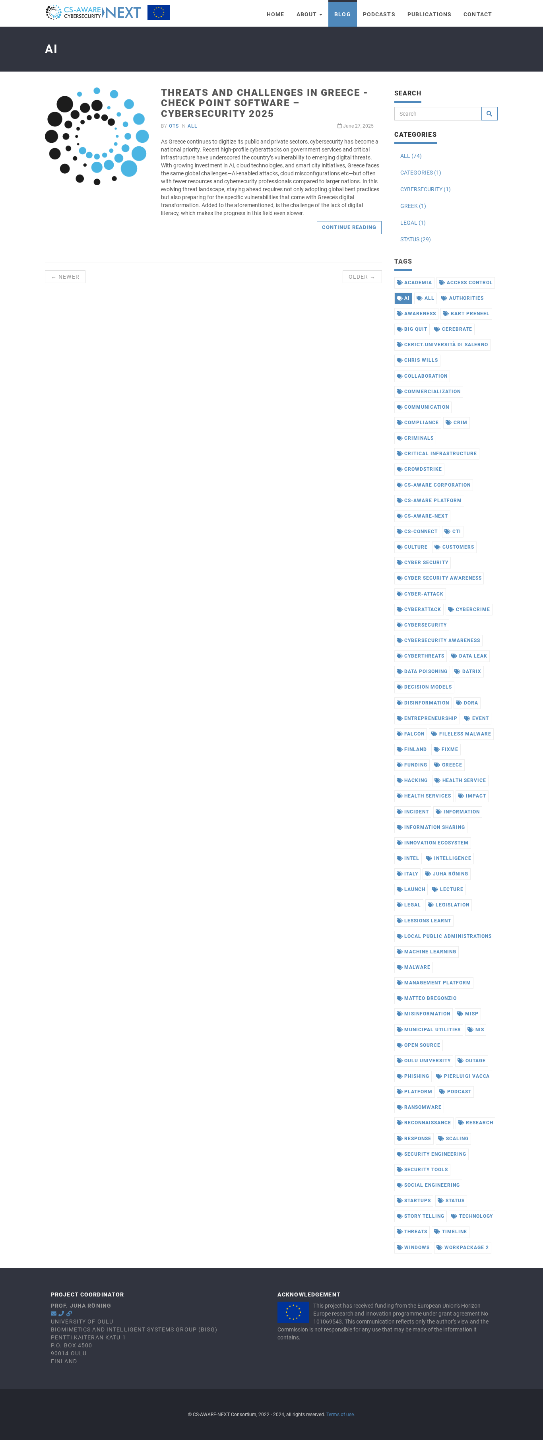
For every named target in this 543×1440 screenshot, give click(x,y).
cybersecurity (424, 625)
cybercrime (472, 609)
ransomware (422, 1107)
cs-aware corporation (436, 485)
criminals (418, 438)
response (417, 1138)
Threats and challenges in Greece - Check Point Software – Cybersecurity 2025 (264, 103)
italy (410, 874)
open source (421, 1045)
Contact (477, 14)
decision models (427, 687)
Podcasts (379, 14)
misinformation (426, 1014)
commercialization (431, 391)
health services (427, 796)
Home (275, 14)
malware (417, 967)
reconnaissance (427, 1123)
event (480, 718)
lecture (450, 889)
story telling (423, 1216)
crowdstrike (422, 469)
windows (416, 1247)
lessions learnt (427, 921)
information (461, 812)
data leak (472, 656)
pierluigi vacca (466, 1076)
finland (415, 749)
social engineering (431, 1185)
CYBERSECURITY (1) (425, 189)
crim (459, 422)
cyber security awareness (442, 578)
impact (475, 796)
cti (456, 531)
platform (417, 1092)
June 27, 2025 (358, 126)
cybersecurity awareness (441, 640)
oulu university (426, 1061)
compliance (421, 422)
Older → (362, 277)
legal (412, 905)
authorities (466, 298)
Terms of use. (340, 1414)
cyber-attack (423, 594)
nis (479, 1029)
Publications (429, 14)
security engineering (434, 1154)
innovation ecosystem (435, 843)
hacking (415, 780)
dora (470, 703)
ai (406, 298)
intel (411, 858)
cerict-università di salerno (445, 344)
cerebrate (456, 329)
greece (451, 765)
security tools (425, 1169)
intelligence (451, 858)
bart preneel (469, 313)
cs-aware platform (432, 500)
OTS (174, 126)
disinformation (426, 703)
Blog (342, 14)
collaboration (425, 376)
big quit (415, 329)
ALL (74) (411, 156)
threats (415, 1231)
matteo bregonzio (429, 998)
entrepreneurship (430, 718)
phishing (416, 1076)
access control (469, 282)
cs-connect (420, 531)
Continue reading (349, 227)
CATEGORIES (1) (420, 172)
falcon (414, 734)
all (193, 126)
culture (415, 547)
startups (417, 1200)
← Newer (65, 277)
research (478, 1123)
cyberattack (422, 609)
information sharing (434, 827)
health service (463, 780)
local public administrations (447, 936)
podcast (458, 1092)
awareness (419, 313)
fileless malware (464, 734)
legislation (451, 905)
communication (426, 407)
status (454, 1200)
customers (457, 547)
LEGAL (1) (413, 222)
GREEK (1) (413, 206)
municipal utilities (431, 1029)
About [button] (308, 14)
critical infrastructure (440, 453)
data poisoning (425, 671)
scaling (456, 1138)
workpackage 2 (466, 1247)
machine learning (429, 952)
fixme (449, 749)
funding (415, 765)
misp (471, 1014)
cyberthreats (423, 656)
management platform (437, 983)
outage (475, 1061)
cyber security (425, 562)
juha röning (449, 874)
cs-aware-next (425, 516)
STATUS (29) (415, 239)
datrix (471, 671)
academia (417, 282)
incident (416, 812)
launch (414, 889)
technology (475, 1216)
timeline (453, 1231)
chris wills (420, 360)
